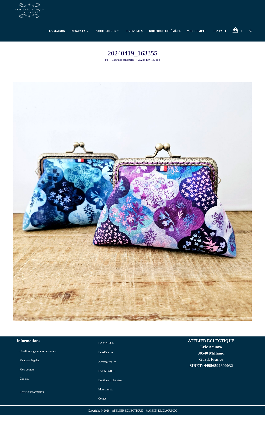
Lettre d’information (32, 392)
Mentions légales (29, 360)
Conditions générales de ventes (37, 351)
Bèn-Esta (103, 352)
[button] (132, 352)
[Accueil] (106, 59)
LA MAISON (106, 343)
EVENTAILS (106, 371)
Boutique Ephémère (110, 380)
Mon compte (27, 369)
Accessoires (105, 361)
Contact (24, 378)
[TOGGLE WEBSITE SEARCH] (250, 31)
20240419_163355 (149, 59)
